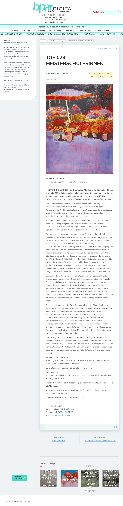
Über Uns (19, 501)
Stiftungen (70, 30)
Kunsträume (39, 30)
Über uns (79, 26)
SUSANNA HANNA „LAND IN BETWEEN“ (89, 34)
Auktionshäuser (101, 30)
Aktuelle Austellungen (56, 41)
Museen (14, 30)
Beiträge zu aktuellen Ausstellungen (55, 26)
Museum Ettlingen (51, 79)
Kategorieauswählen (18, 478)
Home (43, 41)
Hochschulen (84, 30)
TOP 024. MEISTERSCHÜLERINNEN (75, 60)
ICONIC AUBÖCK (58, 440)
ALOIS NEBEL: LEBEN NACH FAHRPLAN (100, 440)
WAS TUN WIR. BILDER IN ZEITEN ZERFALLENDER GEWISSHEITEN (42, 34)
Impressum (27, 501)
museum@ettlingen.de (60, 415)
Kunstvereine (55, 30)
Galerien (26, 30)
